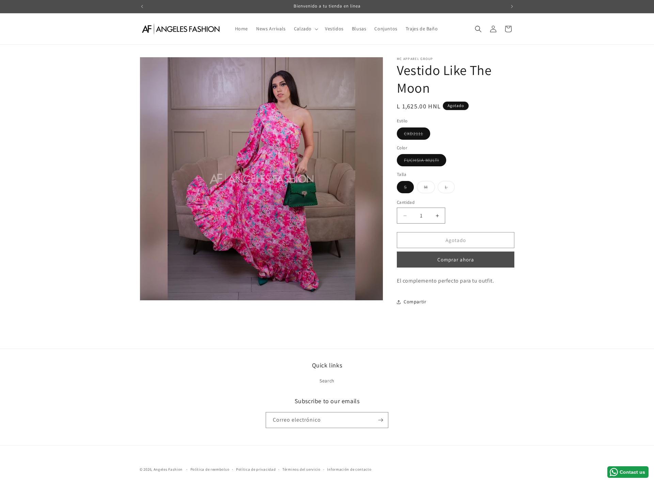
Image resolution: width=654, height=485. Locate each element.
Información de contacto (349, 469)
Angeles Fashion (168, 469)
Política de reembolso (210, 469)
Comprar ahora (455, 259)
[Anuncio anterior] (142, 6)
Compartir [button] (415, 302)
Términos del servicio (301, 469)
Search (327, 381)
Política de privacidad (256, 469)
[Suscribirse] (380, 420)
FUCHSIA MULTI (425, 161)
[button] (305, 28)
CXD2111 (417, 135)
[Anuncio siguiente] (511, 6)
